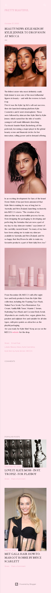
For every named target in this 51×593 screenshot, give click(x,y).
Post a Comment (18, 479)
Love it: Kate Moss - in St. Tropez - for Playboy (23, 472)
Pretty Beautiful (17, 10)
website (15, 332)
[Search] (44, 4)
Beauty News (15, 347)
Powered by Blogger (27, 584)
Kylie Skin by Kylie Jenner (15, 351)
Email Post (15, 343)
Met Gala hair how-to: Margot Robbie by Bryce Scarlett (23, 557)
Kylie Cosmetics (28, 347)
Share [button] (7, 343)
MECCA (29, 351)
